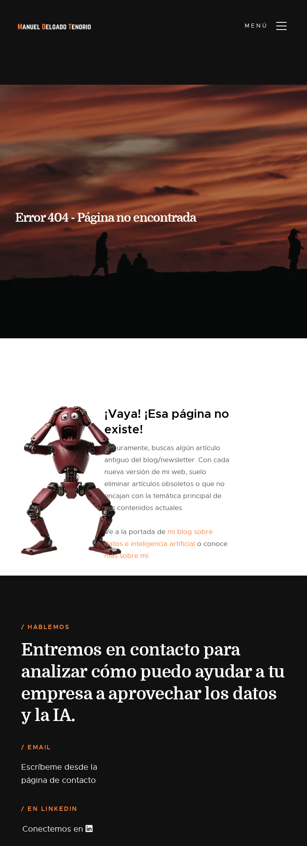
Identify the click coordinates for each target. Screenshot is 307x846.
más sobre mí (126, 556)
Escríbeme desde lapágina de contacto (59, 773)
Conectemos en (54, 829)
